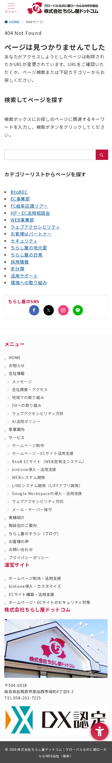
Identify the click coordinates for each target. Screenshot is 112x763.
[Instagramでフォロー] (63, 310)
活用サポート (24, 275)
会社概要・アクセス (30, 389)
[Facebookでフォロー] (34, 310)
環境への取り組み (29, 282)
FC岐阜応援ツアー (29, 205)
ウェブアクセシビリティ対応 (38, 501)
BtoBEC (19, 192)
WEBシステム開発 (28, 477)
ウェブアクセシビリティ (35, 226)
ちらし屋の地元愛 (29, 247)
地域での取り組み (28, 397)
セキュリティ (24, 240)
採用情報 (20, 261)
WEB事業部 (22, 219)
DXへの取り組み (26, 405)
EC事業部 (20, 198)
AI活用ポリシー (26, 421)
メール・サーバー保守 (32, 509)
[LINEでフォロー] (78, 310)
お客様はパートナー (31, 233)
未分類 (17, 268)
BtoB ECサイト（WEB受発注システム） (49, 461)
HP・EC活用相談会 (30, 213)
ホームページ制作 (28, 445)
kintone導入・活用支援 (34, 469)
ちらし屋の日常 (27, 254)
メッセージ (22, 381)
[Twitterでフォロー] (48, 310)
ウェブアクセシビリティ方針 (38, 413)
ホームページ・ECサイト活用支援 (43, 453)
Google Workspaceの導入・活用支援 (47, 493)
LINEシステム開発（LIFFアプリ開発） (47, 485)
